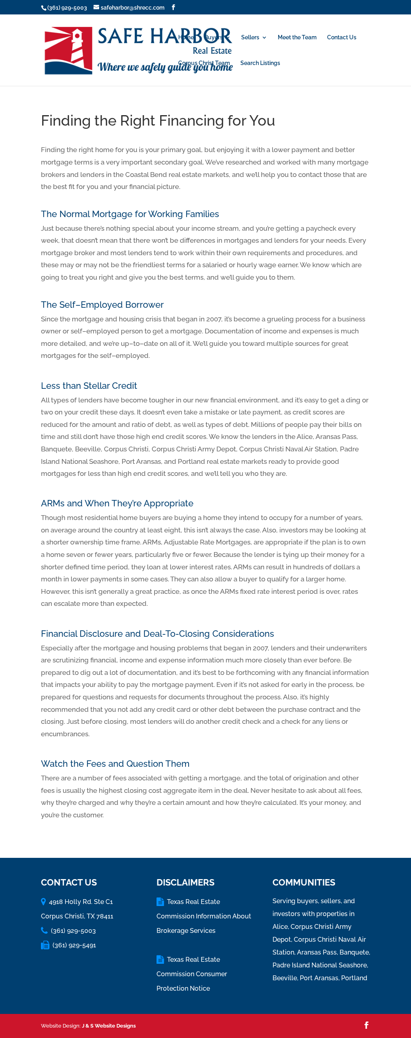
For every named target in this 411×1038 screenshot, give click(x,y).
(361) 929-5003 (67, 7)
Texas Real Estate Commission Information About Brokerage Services (204, 916)
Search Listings (260, 63)
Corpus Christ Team (204, 63)
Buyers (213, 38)
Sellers (250, 38)
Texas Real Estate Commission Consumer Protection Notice (192, 974)
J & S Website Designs (109, 1026)
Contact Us (341, 38)
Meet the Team (297, 38)
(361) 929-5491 (74, 945)
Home (186, 38)
